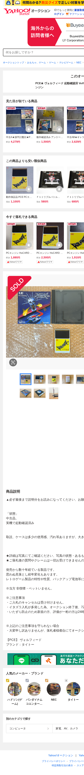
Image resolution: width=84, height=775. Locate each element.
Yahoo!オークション (60, 755)
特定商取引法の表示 (62, 765)
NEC (78, 62)
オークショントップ (13, 62)
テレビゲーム (66, 62)
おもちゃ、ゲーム (36, 62)
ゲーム (52, 62)
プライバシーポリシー (53, 761)
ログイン (59, 13)
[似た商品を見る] (13, 362)
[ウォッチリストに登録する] (29, 129)
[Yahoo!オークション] (27, 9)
